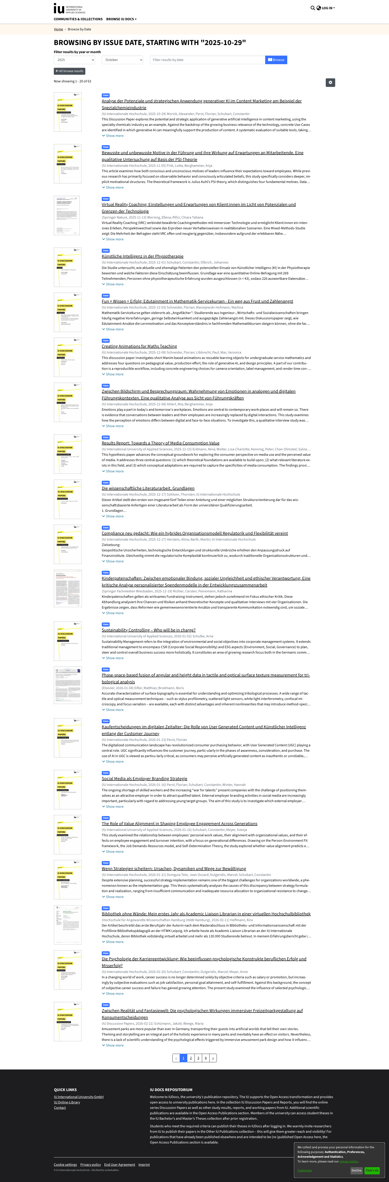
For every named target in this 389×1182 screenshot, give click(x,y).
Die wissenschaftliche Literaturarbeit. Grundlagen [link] (148, 488)
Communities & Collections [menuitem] (78, 19)
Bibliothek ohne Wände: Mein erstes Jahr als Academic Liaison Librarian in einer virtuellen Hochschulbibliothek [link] (206, 914)
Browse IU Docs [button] (120, 19)
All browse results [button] (71, 71)
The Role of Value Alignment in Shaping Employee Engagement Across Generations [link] (179, 824)
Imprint (144, 1164)
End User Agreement (119, 1164)
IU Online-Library (67, 1102)
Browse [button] (278, 59)
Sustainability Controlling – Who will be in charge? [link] (149, 630)
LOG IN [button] (327, 8)
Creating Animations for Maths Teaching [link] (139, 346)
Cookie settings (65, 1164)
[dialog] (339, 1160)
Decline (357, 1170)
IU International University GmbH (79, 1096)
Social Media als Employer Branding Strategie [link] (144, 779)
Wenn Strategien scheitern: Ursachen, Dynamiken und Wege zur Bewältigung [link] (174, 869)
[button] (313, 8)
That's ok (372, 1170)
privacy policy (348, 1161)
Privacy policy (90, 1164)
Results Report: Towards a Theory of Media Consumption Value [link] (160, 443)
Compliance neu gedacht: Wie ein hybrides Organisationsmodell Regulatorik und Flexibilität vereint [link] (195, 533)
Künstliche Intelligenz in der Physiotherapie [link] (142, 256)
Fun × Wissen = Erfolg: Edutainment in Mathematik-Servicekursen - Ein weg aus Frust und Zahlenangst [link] (197, 301)
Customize (305, 1170)
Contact (60, 1107)
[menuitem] (121, 19)
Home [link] (58, 29)
